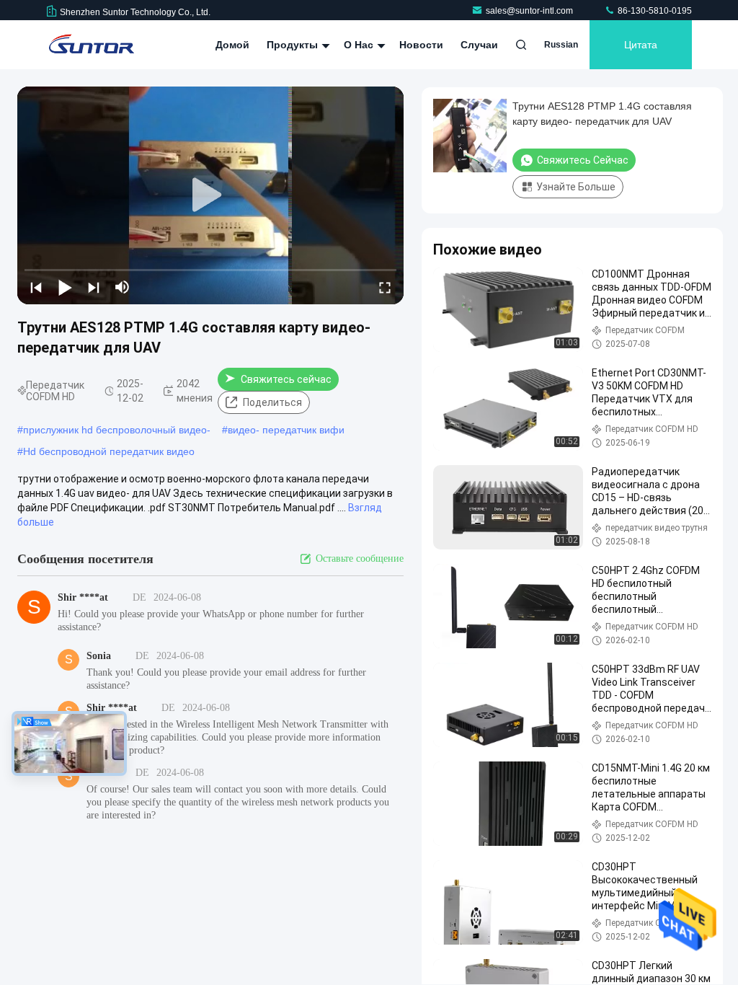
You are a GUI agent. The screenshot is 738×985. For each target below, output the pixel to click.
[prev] (36, 287)
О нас (360, 44)
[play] (210, 195)
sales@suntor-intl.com (530, 11)
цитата (640, 44)
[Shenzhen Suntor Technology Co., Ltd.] (91, 44)
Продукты (294, 44)
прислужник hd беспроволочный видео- (116, 430)
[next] (93, 287)
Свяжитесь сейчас (286, 379)
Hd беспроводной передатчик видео (109, 451)
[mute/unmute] (122, 287)
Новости (421, 44)
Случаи (479, 44)
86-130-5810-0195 (653, 11)
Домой (232, 44)
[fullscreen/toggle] (384, 287)
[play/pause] (64, 287)
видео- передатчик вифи (286, 430)
